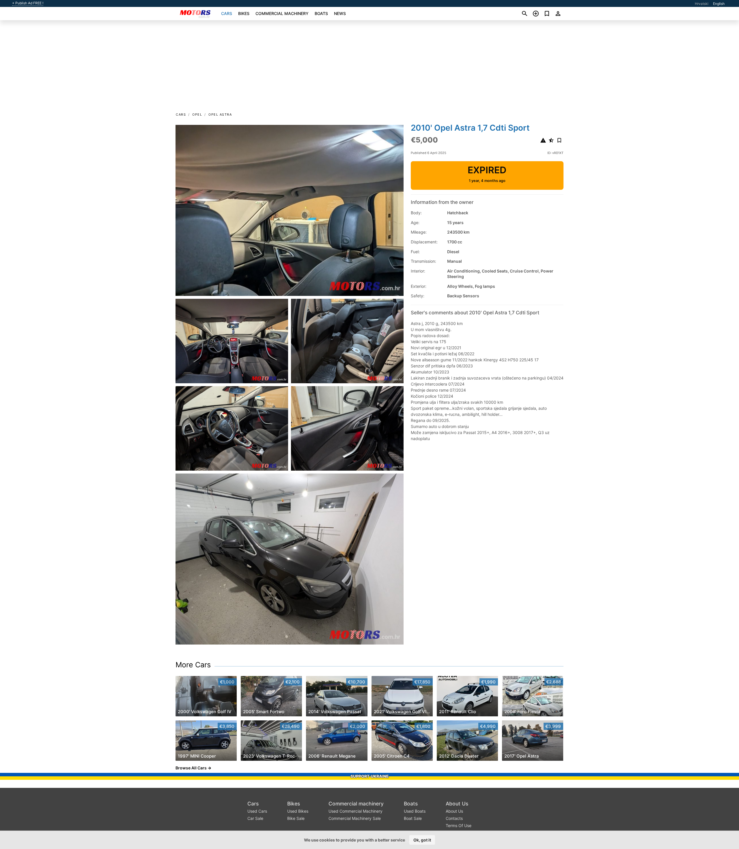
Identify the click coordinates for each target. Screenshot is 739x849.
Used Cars (257, 811)
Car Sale (255, 818)
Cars (226, 13)
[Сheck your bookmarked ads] (547, 13)
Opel (197, 114)
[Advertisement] (369, 68)
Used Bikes (297, 811)
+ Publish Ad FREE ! (27, 3)
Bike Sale (296, 818)
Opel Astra (220, 114)
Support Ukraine (369, 776)
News (340, 13)
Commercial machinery (282, 13)
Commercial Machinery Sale (355, 818)
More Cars (193, 664)
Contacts (454, 818)
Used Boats (415, 811)
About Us (457, 804)
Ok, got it (422, 839)
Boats (321, 13)
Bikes (243, 13)
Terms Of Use (458, 825)
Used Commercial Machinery (355, 811)
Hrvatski (701, 3)
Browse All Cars (191, 767)
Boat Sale (413, 818)
